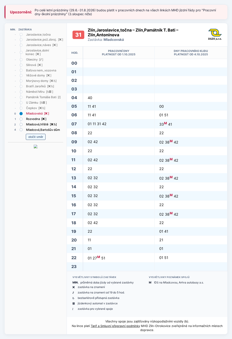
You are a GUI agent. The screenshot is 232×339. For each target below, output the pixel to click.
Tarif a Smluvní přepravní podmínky (115, 326)
